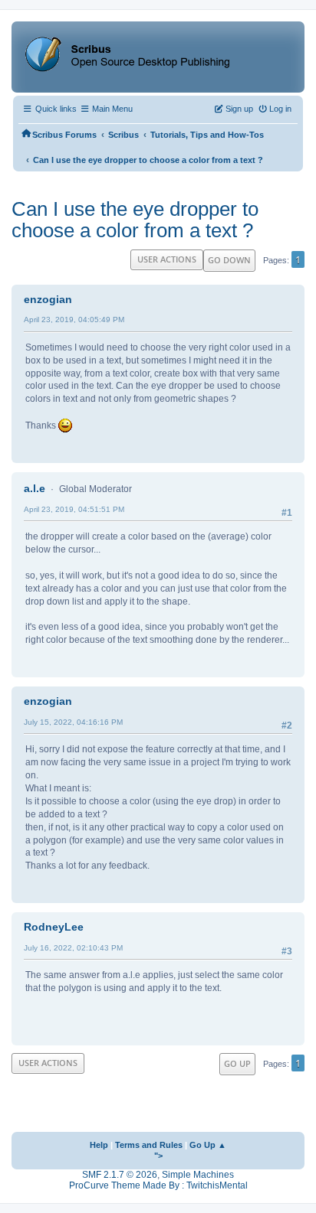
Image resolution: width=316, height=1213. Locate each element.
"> (158, 1155)
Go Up (237, 1063)
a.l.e (34, 488)
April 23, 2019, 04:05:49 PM (74, 319)
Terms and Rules (149, 1144)
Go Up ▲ (207, 1144)
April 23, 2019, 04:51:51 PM (74, 509)
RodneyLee (54, 927)
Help (99, 1144)
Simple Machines (198, 1174)
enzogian (48, 299)
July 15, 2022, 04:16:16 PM (73, 722)
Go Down (229, 260)
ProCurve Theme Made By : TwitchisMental (158, 1185)
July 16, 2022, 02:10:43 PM (73, 948)
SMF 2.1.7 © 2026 (119, 1174)
